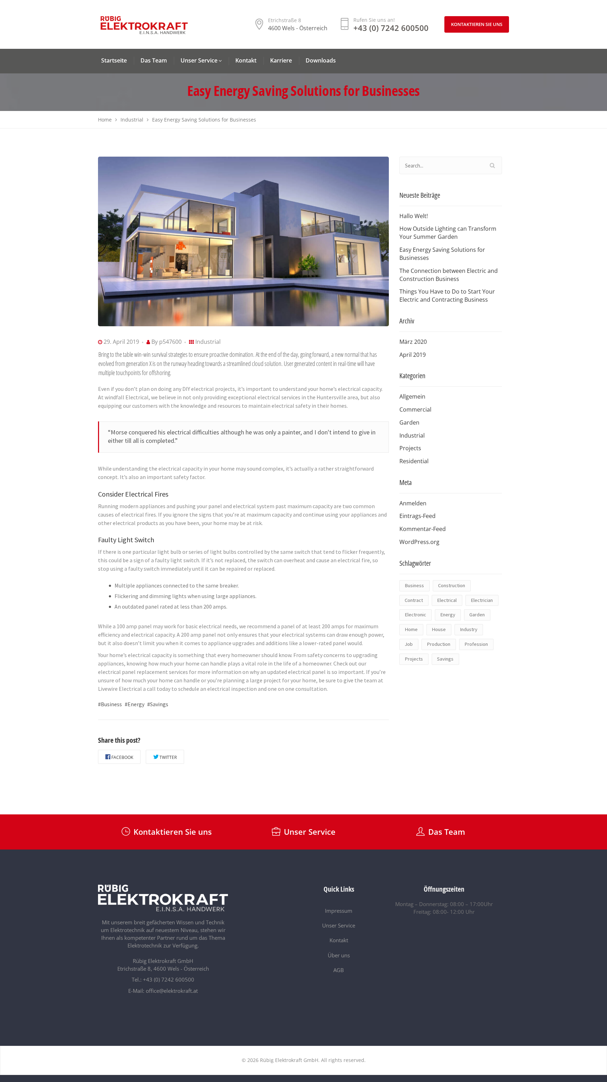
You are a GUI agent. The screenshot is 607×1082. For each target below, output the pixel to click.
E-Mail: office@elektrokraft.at (163, 990)
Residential (414, 461)
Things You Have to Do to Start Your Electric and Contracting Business (447, 295)
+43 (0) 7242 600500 (391, 28)
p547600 (170, 342)
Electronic (415, 614)
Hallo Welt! (413, 216)
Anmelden (412, 503)
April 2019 (412, 355)
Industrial (208, 342)
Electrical (447, 600)
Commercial (415, 409)
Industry (468, 629)
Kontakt (338, 940)
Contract (414, 600)
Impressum (338, 910)
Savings (445, 659)
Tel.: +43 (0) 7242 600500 (163, 979)
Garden (409, 422)
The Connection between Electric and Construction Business (448, 275)
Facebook (122, 757)
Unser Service (338, 925)
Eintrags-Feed (417, 516)
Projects (410, 448)
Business (414, 585)
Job (409, 644)
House (439, 629)
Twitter (168, 757)
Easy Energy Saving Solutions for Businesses (442, 254)
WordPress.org (419, 542)
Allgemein (412, 396)
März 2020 (413, 342)
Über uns (339, 955)
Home (411, 629)
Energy (447, 614)
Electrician (482, 600)
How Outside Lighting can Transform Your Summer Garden (447, 233)
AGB (338, 969)
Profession (476, 644)
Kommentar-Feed (422, 529)
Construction (451, 585)
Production (438, 644)
